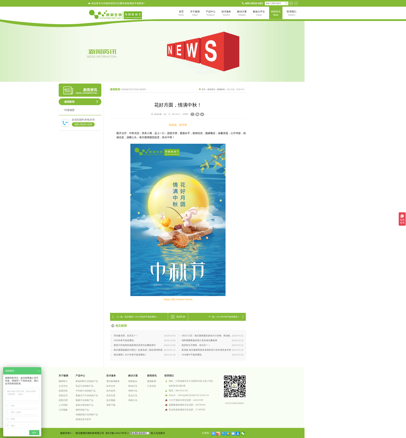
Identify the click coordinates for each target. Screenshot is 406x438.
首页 (203, 89)
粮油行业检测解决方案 (134, 386)
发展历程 (63, 391)
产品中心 (80, 375)
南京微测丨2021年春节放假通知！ (144, 355)
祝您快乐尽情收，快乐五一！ (212, 345)
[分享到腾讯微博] (223, 433)
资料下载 (110, 405)
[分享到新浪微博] (202, 114)
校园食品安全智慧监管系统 (134, 381)
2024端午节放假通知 (212, 355)
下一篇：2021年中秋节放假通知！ (223, 317)
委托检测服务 (113, 381)
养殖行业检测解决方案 (134, 400)
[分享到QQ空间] (228, 433)
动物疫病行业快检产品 (87, 414)
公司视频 (63, 410)
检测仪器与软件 (83, 419)
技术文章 (110, 395)
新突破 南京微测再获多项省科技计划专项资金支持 (212, 350)
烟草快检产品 (82, 410)
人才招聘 (63, 405)
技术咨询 (110, 391)
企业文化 (63, 386)
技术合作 (110, 386)
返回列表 (180, 317)
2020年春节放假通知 (144, 340)
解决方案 (133, 375)
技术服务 (111, 375)
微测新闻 (69, 101)
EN (291, 3)
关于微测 (63, 375)
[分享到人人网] (238, 433)
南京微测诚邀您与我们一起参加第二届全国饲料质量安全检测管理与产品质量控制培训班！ (146, 350)
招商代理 (63, 400)
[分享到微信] (197, 114)
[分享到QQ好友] (192, 114)
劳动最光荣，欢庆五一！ (144, 335)
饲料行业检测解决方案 (134, 391)
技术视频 (110, 400)
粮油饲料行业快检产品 (87, 381)
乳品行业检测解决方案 (134, 395)
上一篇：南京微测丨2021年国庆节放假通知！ (137, 317)
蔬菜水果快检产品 (84, 405)
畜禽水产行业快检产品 (87, 395)
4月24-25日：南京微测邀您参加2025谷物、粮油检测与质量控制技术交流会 (214, 335)
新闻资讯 (211, 89)
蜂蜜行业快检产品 (84, 400)
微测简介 (63, 381)
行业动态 (69, 110)
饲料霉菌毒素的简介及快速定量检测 (212, 340)
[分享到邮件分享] (233, 433)
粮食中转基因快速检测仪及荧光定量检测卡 (144, 345)
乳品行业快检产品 (84, 386)
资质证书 (63, 395)
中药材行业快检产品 (86, 391)
